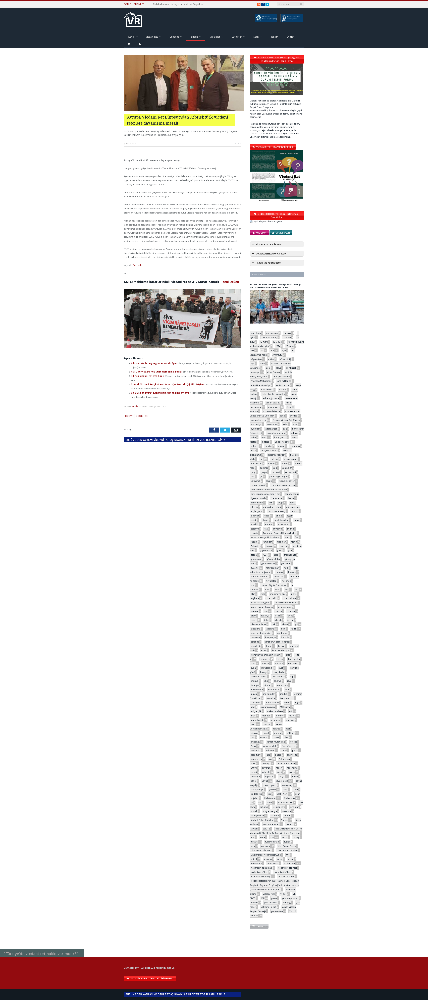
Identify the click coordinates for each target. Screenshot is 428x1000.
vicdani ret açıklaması (261, 867)
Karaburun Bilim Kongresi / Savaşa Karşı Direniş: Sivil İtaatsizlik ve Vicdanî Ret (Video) (275, 286)
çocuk (269, 480)
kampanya (270, 637)
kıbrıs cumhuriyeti (281, 650)
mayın (254, 693)
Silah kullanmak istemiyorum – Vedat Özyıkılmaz (178, 4)
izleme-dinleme (258, 624)
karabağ (255, 641)
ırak (273, 624)
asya (282, 415)
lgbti (266, 680)
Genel (131, 36)
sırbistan (294, 806)
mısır (253, 715)
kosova (279, 663)
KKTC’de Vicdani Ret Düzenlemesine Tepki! (155, 370)
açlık (284, 350)
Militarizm (285, 706)
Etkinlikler (237, 36)
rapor (279, 767)
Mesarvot (255, 702)
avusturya (272, 424)
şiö (259, 802)
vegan (291, 859)
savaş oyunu (269, 785)
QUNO (254, 767)
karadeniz (256, 646)
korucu (265, 663)
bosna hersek (291, 459)
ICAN (267, 589)
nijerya (254, 732)
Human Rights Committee (273, 585)
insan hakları (289, 598)
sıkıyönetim (279, 806)
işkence (291, 611)
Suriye (284, 819)
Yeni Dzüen (230, 281)
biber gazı (295, 446)
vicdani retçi (269, 893)
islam (253, 615)
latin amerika (278, 676)
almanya (255, 372)
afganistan (256, 359)
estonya (255, 528)
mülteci (292, 715)
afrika (271, 359)
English (290, 36)
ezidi (287, 537)
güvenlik (255, 567)
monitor (280, 715)
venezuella (272, 863)
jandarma (255, 628)
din (271, 502)
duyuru (294, 511)
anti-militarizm (284, 380)
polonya (266, 763)
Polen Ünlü (284, 759)
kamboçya (282, 633)
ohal (286, 737)
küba (253, 667)
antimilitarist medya (261, 385)
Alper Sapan (273, 372)
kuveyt (263, 672)
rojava (292, 772)
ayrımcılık (255, 428)
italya (266, 619)
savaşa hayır (257, 789)
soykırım (286, 811)
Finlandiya (256, 546)
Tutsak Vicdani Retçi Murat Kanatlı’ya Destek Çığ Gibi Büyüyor (165, 382)
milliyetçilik (256, 711)
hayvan (292, 572)
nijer (288, 728)
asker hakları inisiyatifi (273, 393)
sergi (285, 789)
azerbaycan (271, 428)
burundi (264, 467)
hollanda (286, 580)
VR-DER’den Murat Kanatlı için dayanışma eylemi (158, 391)
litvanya (255, 685)
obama (264, 737)
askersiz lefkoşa (271, 411)
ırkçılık (285, 624)
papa (295, 750)
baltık (253, 437)
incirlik (294, 593)
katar (269, 646)
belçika (268, 446)
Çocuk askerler (287, 480)
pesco (278, 754)
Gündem (174, 36)
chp (252, 476)
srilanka (275, 815)
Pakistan (270, 750)
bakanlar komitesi (276, 433)
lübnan (267, 685)
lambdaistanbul (258, 676)
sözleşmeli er (257, 815)
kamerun (255, 637)
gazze (254, 554)
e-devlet (255, 515)
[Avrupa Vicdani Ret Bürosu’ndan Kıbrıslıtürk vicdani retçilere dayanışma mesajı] (184, 110)
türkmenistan (272, 841)
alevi (278, 367)
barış (263, 437)
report (254, 772)
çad (275, 467)
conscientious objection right (265, 493)
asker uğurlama (271, 398)
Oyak (253, 746)
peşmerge (292, 754)
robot (279, 772)
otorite (293, 741)
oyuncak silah (269, 746)
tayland (289, 824)
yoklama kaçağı (269, 906)
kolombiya (264, 659)
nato (253, 724)
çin (261, 476)
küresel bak (267, 667)
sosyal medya (270, 811)
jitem (283, 628)
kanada (285, 637)
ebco (266, 515)
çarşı (253, 472)
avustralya (256, 424)
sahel (253, 780)
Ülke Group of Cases (261, 850)
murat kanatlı (257, 719)
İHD (296, 589)
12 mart (264, 341)
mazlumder (269, 693)
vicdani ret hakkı (286, 876)
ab (262, 350)
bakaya (294, 433)
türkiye (254, 841)
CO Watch (255, 480)
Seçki (256, 36)
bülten (285, 463)
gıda (276, 554)
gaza (279, 550)
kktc (288, 654)
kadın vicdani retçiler (261, 633)
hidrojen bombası (260, 576)
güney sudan (268, 563)
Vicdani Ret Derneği (260, 876)
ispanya (265, 615)
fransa (269, 546)
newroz (276, 728)
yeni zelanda (270, 902)
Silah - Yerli (282, 793)
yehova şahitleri (290, 898)
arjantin (282, 389)
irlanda (278, 611)
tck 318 (266, 828)
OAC (253, 737)
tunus (285, 837)
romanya (255, 776)
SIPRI (269, 802)
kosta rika (293, 663)
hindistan (278, 576)
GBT (265, 554)
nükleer (290, 732)
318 (252, 350)
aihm (262, 363)
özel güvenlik (288, 746)
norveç (277, 732)
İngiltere (255, 598)
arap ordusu (266, 389)
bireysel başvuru (269, 450)
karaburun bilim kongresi (277, 641)
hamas (279, 572)
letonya (254, 680)
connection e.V (258, 485)
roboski (266, 772)
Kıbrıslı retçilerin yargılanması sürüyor (152, 362)
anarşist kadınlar (281, 376)
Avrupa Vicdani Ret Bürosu (286, 420)
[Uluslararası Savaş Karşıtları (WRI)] (265, 21)
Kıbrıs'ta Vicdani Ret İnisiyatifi (265, 654)
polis (253, 763)
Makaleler (214, 36)
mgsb (297, 702)
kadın (294, 628)
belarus (254, 446)
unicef (254, 859)
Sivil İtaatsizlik (285, 802)
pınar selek (256, 759)
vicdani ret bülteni (283, 872)
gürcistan (286, 563)
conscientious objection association (269, 489)
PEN (268, 754)
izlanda (278, 619)
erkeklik (255, 524)
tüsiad (287, 841)
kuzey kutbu (279, 672)
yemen (254, 902)
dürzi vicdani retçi (277, 511)
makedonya (257, 689)
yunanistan (277, 911)
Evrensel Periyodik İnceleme (265, 537)
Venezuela (256, 863)
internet (255, 611)
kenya (281, 646)
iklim (253, 593)
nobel (266, 732)
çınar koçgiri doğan (278, 476)
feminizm (267, 541)
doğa (280, 502)
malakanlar (274, 689)
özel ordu (255, 750)
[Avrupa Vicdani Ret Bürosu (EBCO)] (291, 21)
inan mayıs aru (277, 593)
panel (284, 750)
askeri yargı (274, 406)
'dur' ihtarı (256, 333)
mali (287, 689)
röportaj (269, 776)
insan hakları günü (260, 602)
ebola (279, 515)
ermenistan (283, 524)
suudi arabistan (271, 824)
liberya (277, 680)
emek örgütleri (281, 519)
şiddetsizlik (256, 793)
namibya (290, 719)
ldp (292, 676)
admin (135, 404)
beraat (281, 446)
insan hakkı (271, 598)
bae (285, 428)
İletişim (274, 36)
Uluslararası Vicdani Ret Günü (266, 854)
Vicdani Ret (152, 36)
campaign (287, 467)
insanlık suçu (284, 606)
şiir (269, 793)
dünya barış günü (272, 506)
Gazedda (137, 265)
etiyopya (277, 528)
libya (289, 680)
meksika (270, 698)
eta (266, 528)
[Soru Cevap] (42, 949)
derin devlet (257, 502)
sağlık (295, 776)
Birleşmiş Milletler (276, 454)
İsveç (290, 615)
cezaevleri (290, 472)
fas (296, 537)
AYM (295, 424)
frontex (283, 546)
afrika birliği (285, 359)
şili (252, 802)
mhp (253, 706)
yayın (274, 898)
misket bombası (275, 711)
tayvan (254, 828)
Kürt (281, 667)
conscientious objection (283, 485)
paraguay (255, 754)
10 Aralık (287, 337)
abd (272, 350)
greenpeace (290, 554)
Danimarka (276, 498)
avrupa (293, 415)
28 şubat (290, 346)
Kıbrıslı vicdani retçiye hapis (147, 374)
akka (268, 367)
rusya (282, 776)
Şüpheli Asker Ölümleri (262, 819)
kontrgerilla (294, 659)
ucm (253, 846)
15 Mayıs (277, 341)
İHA (286, 589)
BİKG (253, 450)
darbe (291, 498)
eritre (296, 519)
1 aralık (287, 333)
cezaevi (276, 472)
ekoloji (265, 519)
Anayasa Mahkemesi (261, 380)
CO (294, 476)
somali (254, 811)
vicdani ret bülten (259, 872)
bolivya (274, 459)
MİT (291, 711)
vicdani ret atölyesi (287, 867)
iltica (262, 593)
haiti (286, 567)
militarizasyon (267, 706)
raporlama (292, 767)
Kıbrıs (264, 650)
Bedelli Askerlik (282, 441)
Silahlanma (289, 798)
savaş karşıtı (282, 780)
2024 (278, 346)
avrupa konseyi (258, 420)
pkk (270, 759)
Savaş (265, 780)
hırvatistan (271, 580)
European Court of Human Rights (279, 533)
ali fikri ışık (291, 367)
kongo (280, 659)
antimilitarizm (282, 385)
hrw (252, 585)
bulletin (271, 463)
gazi (290, 550)
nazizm (266, 724)
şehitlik (272, 789)
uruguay (267, 859)
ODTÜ (276, 737)
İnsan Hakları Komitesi (286, 602)
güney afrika (273, 559)
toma (262, 837)
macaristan (282, 685)
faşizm (254, 541)
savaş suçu (287, 785)
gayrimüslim (266, 550)
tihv (252, 837)
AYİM (285, 424)
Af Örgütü (277, 354)
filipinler (281, 541)
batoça (265, 441)
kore (253, 663)
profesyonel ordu (286, 763)
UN (287, 854)
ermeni (268, 524)
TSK (272, 837)
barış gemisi (280, 437)
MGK (286, 702)
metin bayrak (272, 702)
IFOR (277, 589)
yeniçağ (287, 902)
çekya (264, 472)
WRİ (263, 898)
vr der (283, 893)
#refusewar (272, 333)
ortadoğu (255, 741)
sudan (287, 815)
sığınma (264, 806)
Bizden (194, 36)
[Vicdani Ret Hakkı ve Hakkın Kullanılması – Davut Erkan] (267, 221)
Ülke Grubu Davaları (287, 850)
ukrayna (265, 846)
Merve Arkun (286, 698)
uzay (279, 859)
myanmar (275, 719)
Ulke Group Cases (287, 846)
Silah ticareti (270, 798)
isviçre (254, 619)
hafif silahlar (272, 567)
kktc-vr (128, 413)
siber (295, 789)
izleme (290, 619)
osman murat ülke (275, 741)
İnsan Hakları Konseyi (262, 606)
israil (277, 615)
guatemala (256, 559)
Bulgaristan (256, 463)
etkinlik (254, 533)
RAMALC (266, 767)
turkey (296, 837)
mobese (266, 715)
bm (261, 459)
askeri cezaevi (273, 402)
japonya (270, 628)
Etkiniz (290, 528)
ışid (296, 624)
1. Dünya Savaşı (269, 337)
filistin (294, 541)
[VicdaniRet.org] (133, 19)
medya (283, 693)
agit (252, 363)
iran (266, 611)
